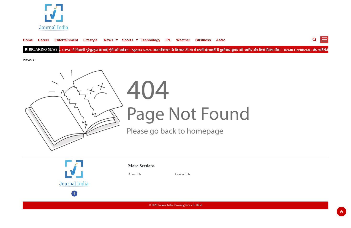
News (108, 40)
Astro (220, 40)
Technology (150, 40)
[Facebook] (74, 193)
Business (203, 40)
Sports (127, 40)
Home (28, 40)
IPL (168, 40)
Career (43, 40)
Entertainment (66, 40)
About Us (134, 174)
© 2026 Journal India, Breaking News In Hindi (175, 205)
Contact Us (182, 174)
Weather (183, 40)
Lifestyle (90, 40)
